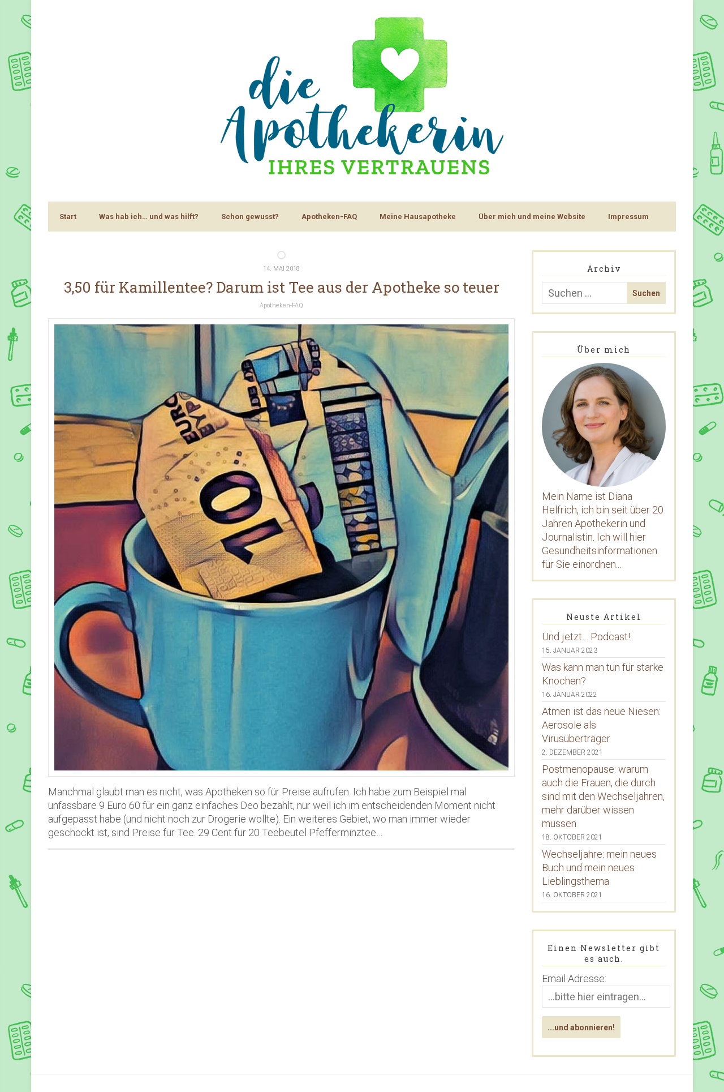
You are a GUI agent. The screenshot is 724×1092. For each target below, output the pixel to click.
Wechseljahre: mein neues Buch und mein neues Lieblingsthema (599, 867)
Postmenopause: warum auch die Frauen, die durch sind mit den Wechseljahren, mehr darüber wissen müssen (603, 796)
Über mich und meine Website (532, 216)
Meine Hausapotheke (418, 216)
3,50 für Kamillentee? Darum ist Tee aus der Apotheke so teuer (281, 287)
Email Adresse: (574, 978)
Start (67, 216)
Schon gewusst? (250, 216)
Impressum (628, 216)
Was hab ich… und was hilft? (149, 216)
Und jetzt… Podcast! (586, 637)
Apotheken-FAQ (329, 216)
